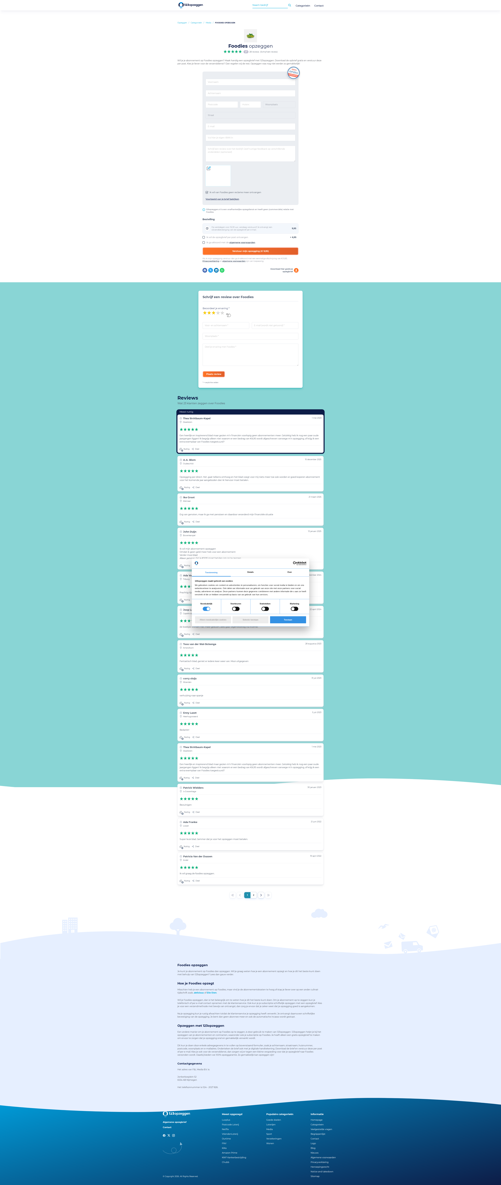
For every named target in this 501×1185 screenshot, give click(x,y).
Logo (313, 1143)
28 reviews (254, 52)
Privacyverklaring (210, 261)
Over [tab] (289, 572)
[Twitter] (210, 270)
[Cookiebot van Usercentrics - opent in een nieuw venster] (295, 563)
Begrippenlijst (318, 1134)
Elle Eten (212, 993)
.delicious (198, 993)
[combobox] (270, 5)
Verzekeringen (274, 1138)
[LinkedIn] (216, 270)
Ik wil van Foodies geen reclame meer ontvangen (235, 192)
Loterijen (271, 1124)
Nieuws (314, 1153)
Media (208, 23)
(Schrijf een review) (269, 52)
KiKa (224, 1148)
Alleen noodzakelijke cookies (213, 620)
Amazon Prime (229, 1153)
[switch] (236, 609)
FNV (224, 1143)
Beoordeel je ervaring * (216, 308)
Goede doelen (273, 1120)
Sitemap (315, 1176)
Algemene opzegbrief (174, 1122)
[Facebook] (204, 270)
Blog (313, 1148)
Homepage (317, 1120)
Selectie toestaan (250, 620)
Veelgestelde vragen (321, 1129)
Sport (269, 1134)
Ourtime (226, 1138)
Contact (319, 5)
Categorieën (303, 5)
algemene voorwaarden (242, 242)
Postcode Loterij (230, 1124)
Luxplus (226, 1120)
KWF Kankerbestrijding (234, 1157)
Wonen (270, 1143)
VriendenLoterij (230, 1134)
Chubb (225, 1162)
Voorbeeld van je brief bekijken (222, 199)
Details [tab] (250, 572)
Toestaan (288, 620)
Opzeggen (182, 23)
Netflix (225, 1129)
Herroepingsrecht (320, 1167)
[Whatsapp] (222, 270)
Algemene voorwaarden (323, 1157)
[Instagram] (173, 1135)
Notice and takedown (322, 1171)
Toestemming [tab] (211, 572)
